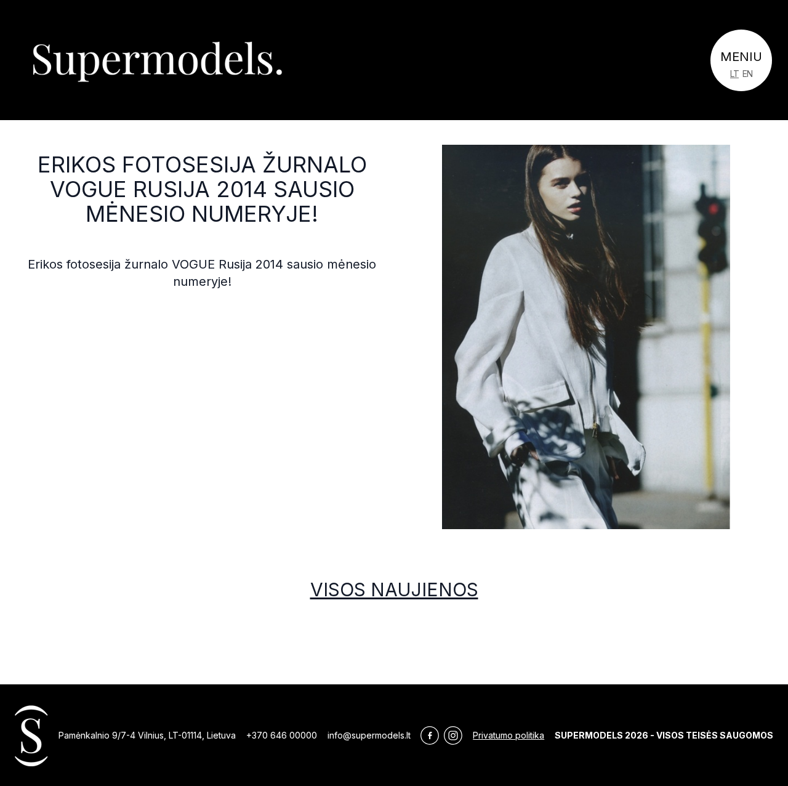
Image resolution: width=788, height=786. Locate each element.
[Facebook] (429, 735)
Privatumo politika (508, 735)
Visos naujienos (394, 589)
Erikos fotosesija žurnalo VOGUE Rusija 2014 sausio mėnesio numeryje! (202, 189)
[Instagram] (453, 735)
